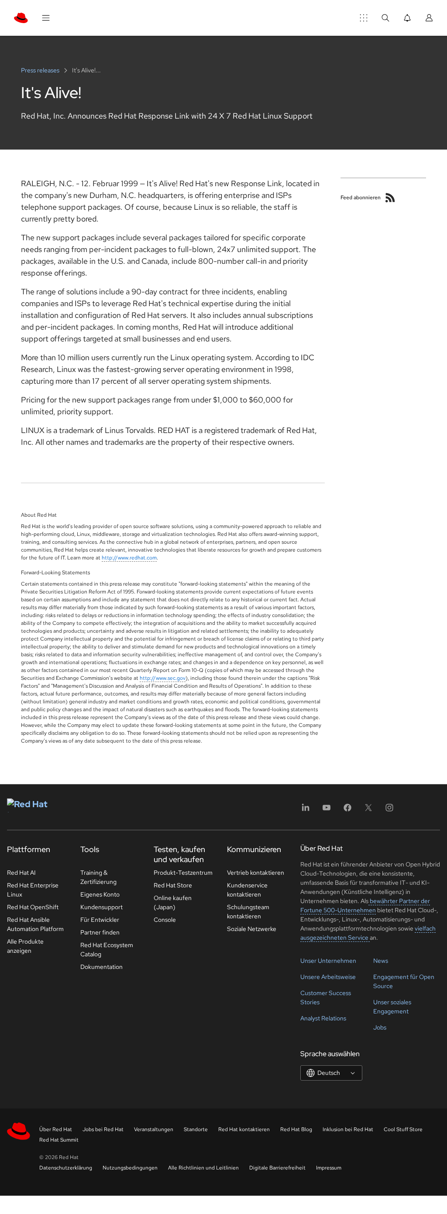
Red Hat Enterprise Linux (32, 889)
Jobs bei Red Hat (103, 1129)
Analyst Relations (323, 1018)
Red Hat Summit (59, 1139)
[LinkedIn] (305, 810)
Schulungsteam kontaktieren (248, 911)
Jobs (379, 1027)
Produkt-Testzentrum (183, 872)
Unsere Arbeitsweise (328, 977)
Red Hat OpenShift (32, 907)
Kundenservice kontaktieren (247, 889)
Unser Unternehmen (328, 961)
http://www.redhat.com (129, 557)
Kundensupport (101, 907)
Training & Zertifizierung (98, 877)
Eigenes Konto (100, 894)
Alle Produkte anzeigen (25, 946)
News (380, 961)
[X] (368, 810)
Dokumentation (101, 967)
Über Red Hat (55, 1129)
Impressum (328, 1167)
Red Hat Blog (296, 1129)
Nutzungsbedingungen (130, 1167)
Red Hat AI (21, 872)
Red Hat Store (173, 885)
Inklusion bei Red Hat (348, 1129)
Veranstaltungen (153, 1129)
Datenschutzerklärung (65, 1167)
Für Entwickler (99, 920)
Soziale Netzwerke (251, 929)
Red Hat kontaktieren (244, 1129)
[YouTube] (326, 810)
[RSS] (390, 197)
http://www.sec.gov (163, 678)
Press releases (41, 70)
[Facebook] (347, 810)
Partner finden (100, 932)
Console (165, 920)
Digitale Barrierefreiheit (277, 1167)
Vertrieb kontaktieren (255, 872)
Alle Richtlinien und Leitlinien (203, 1167)
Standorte (196, 1129)
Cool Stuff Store (403, 1129)
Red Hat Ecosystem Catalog (106, 949)
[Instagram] (389, 810)
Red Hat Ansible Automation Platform (35, 924)
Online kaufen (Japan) (173, 902)
